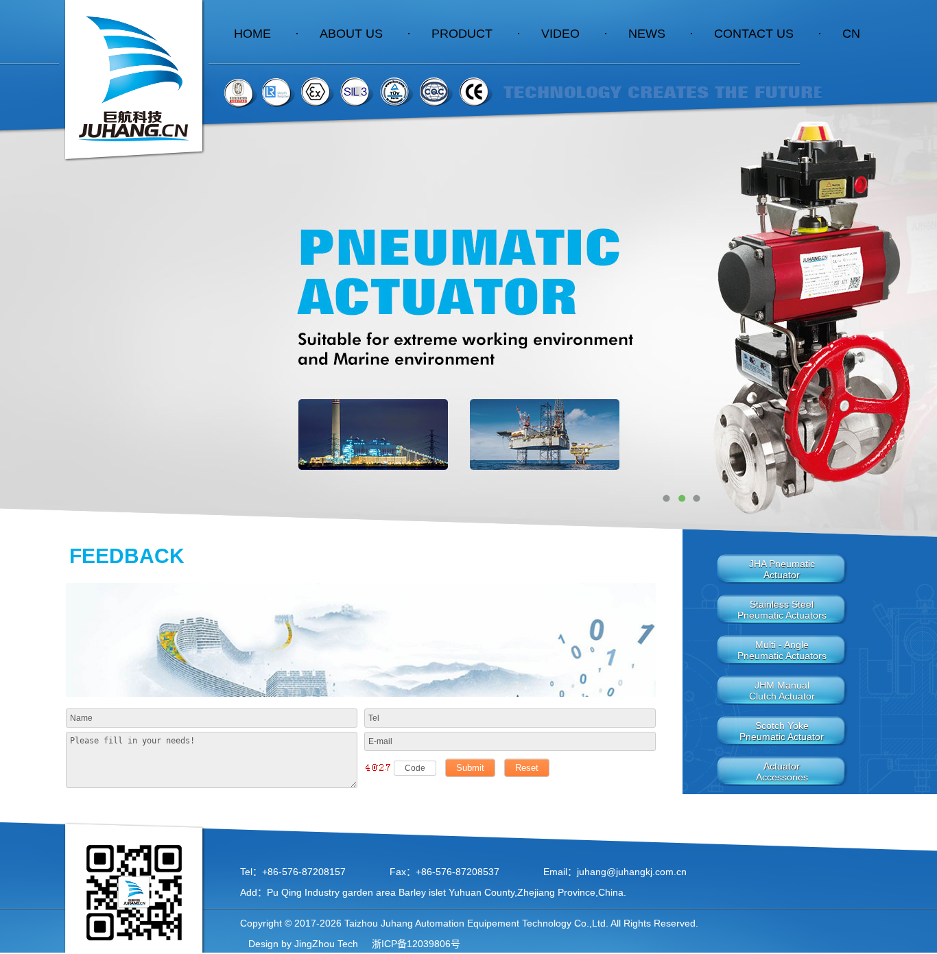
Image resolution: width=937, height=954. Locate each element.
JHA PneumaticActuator (782, 569)
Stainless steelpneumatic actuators (782, 610)
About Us (365, 33)
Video (574, 33)
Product (476, 33)
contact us (768, 33)
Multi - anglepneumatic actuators (782, 650)
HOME (266, 33)
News (660, 33)
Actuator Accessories (782, 772)
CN (851, 33)
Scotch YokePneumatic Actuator (781, 731)
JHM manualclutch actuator (782, 691)
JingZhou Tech (326, 943)
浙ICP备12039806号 (414, 943)
